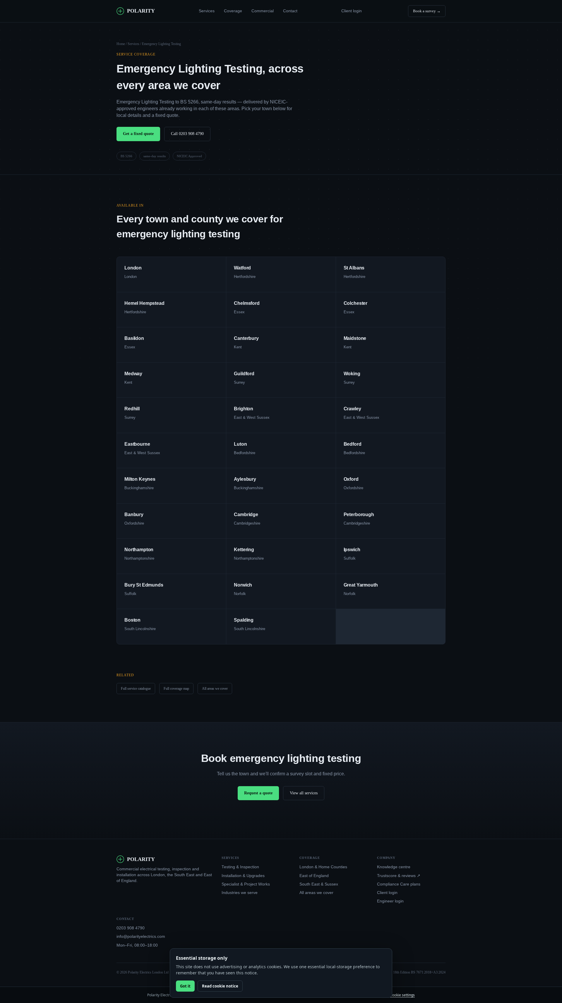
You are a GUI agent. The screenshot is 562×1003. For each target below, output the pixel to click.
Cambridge (246, 514)
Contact (290, 10)
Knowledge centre (393, 867)
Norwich (243, 584)
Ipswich (352, 549)
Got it (185, 986)
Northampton (138, 549)
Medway (133, 373)
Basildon (134, 338)
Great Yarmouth (361, 584)
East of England (314, 876)
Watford (242, 267)
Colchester (355, 303)
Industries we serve (240, 892)
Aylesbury (245, 479)
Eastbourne (137, 444)
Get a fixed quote (138, 134)
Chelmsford (246, 303)
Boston (132, 620)
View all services (304, 793)
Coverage (233, 10)
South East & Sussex (318, 884)
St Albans (354, 267)
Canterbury (246, 338)
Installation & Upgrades (243, 876)
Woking (352, 373)
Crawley (352, 408)
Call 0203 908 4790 (187, 134)
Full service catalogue (136, 688)
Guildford (244, 373)
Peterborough (359, 514)
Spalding (243, 620)
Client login (351, 11)
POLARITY (141, 11)
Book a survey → (427, 11)
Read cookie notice (220, 986)
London (133, 267)
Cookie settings (402, 994)
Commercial (262, 10)
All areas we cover (215, 688)
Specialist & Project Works (246, 884)
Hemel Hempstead (144, 303)
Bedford (352, 444)
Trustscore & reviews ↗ (398, 876)
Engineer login (390, 901)
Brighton (243, 408)
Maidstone (355, 338)
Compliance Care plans (398, 884)
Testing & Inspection (240, 867)
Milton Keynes (139, 479)
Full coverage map (176, 688)
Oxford (351, 479)
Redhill (132, 408)
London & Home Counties (323, 867)
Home (120, 44)
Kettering (244, 549)
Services (207, 10)
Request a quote (258, 793)
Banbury (133, 514)
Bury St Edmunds (143, 584)
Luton (240, 444)
